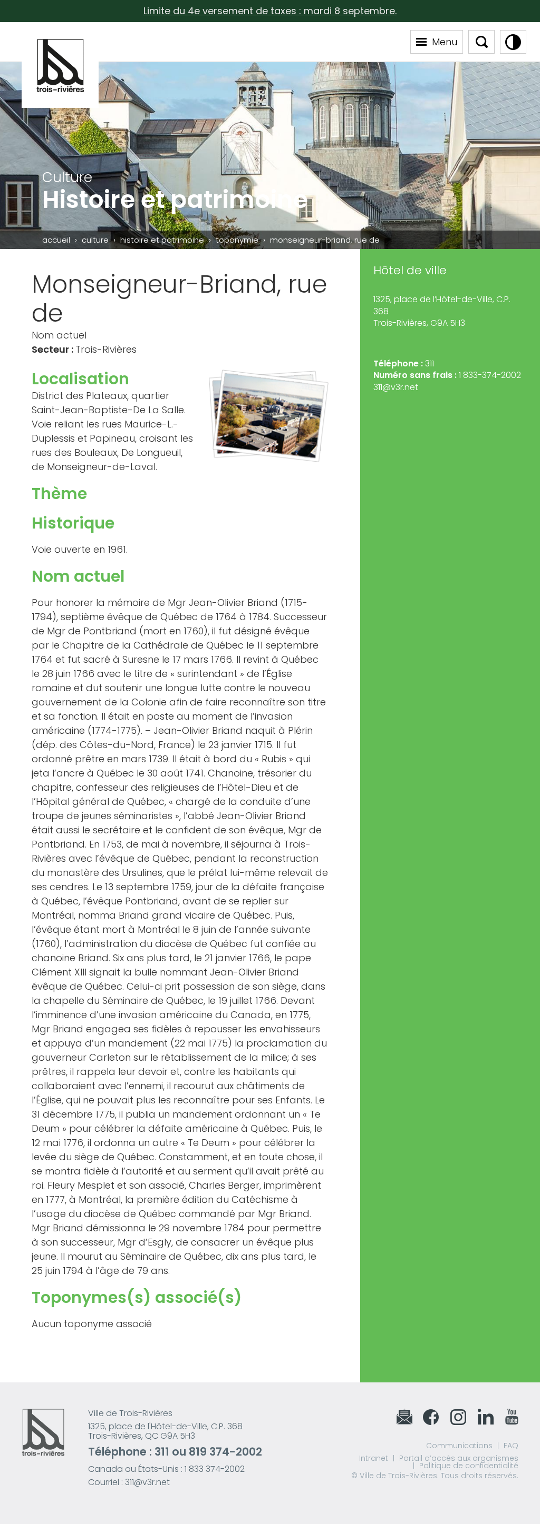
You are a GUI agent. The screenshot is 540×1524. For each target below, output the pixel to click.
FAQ (511, 1445)
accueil (56, 239)
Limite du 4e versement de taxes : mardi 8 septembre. (270, 10)
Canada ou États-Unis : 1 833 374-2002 (166, 1469)
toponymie (237, 239)
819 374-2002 (225, 1451)
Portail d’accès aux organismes (458, 1458)
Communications (459, 1445)
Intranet (373, 1458)
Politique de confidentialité (468, 1465)
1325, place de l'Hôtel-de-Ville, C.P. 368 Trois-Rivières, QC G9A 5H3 (165, 1431)
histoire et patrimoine (162, 239)
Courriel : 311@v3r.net (129, 1482)
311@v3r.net (395, 387)
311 (162, 1451)
